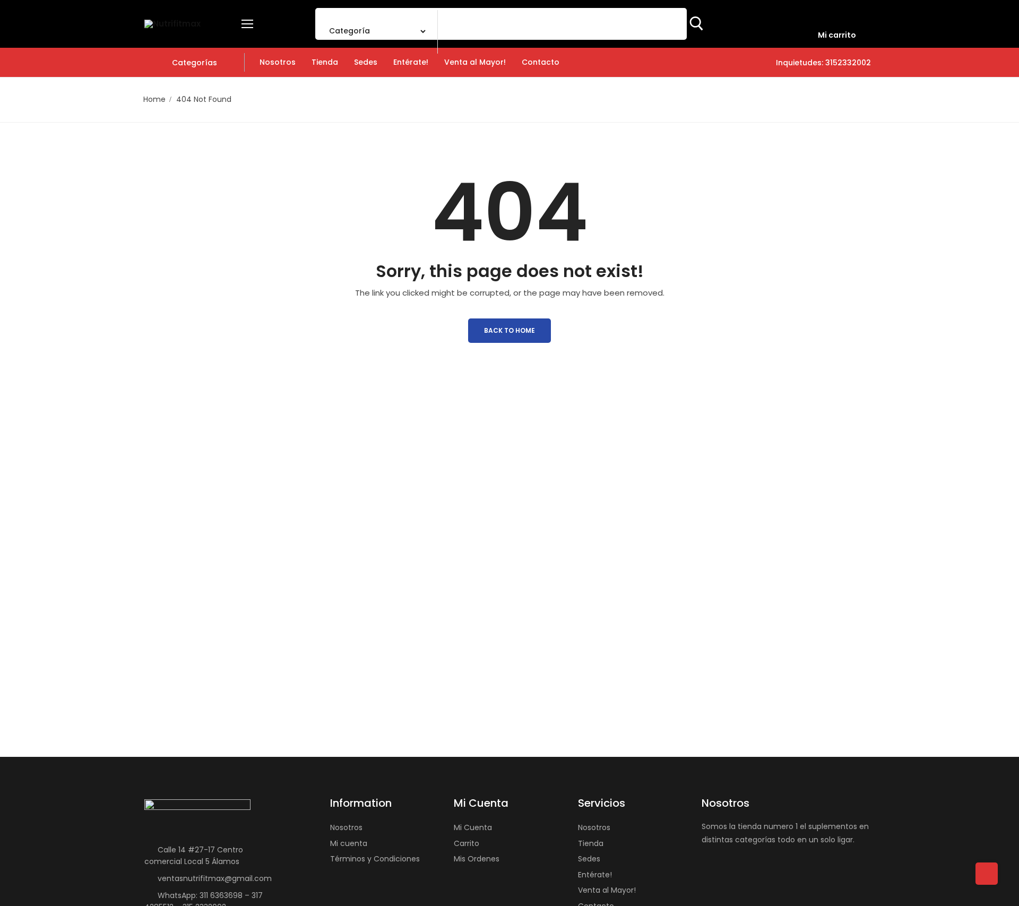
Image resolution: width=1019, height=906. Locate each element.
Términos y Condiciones (375, 858)
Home (154, 99)
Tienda (590, 843)
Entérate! (595, 874)
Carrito (466, 843)
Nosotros (346, 827)
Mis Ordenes (476, 858)
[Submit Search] (696, 24)
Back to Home (509, 330)
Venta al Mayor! (607, 890)
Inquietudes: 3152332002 (822, 62)
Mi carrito (837, 35)
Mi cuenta (348, 843)
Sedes (589, 858)
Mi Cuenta (473, 827)
